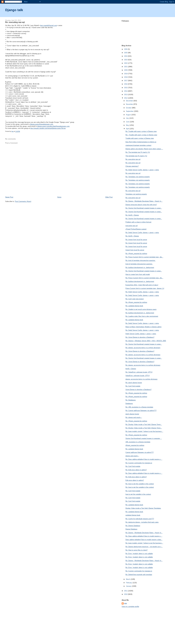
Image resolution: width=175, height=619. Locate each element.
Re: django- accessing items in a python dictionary (142, 348)
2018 (126, 77)
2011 (126, 591)
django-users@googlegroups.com (41, 124)
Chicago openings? (132, 166)
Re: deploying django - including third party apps (142, 522)
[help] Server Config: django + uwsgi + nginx (140, 334)
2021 (126, 67)
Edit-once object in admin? (134, 480)
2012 (126, 98)
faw (125, 603)
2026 (126, 49)
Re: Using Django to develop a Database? (139, 337)
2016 (126, 84)
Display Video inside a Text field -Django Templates (143, 508)
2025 (126, 53)
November (129, 104)
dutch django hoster (132, 414)
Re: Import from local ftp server (136, 239)
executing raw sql (131, 226)
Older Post (109, 197)
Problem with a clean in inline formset (138, 222)
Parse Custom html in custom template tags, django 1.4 (144, 288)
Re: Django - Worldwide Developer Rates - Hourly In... (143, 201)
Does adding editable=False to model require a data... (143, 540)
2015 (126, 88)
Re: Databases (130, 400)
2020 (126, 70)
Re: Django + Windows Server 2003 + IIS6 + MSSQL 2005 (145, 341)
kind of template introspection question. (139, 264)
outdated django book (132, 515)
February (129, 583)
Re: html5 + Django (132, 215)
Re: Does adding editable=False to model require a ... (143, 459)
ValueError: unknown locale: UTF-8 (137, 375)
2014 (126, 91)
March (128, 579)
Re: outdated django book (134, 306)
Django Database (131, 529)
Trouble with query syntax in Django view (139, 138)
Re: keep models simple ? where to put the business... (144, 431)
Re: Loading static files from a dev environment (141, 316)
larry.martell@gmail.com (48, 25)
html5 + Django (130, 369)
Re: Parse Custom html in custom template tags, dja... (144, 257)
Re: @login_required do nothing (136, 253)
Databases (129, 403)
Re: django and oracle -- (133, 417)
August (128, 115)
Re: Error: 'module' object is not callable (139, 553)
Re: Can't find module (132, 386)
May (127, 125)
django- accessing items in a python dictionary (141, 379)
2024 (126, 56)
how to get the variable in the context (138, 494)
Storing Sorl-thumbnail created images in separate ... (143, 438)
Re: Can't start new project (134, 299)
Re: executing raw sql (132, 159)
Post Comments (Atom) (23, 201)
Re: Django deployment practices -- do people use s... (144, 547)
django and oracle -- (132, 456)
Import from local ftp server (134, 250)
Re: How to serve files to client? (136, 550)
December (129, 101)
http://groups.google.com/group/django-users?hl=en (48, 128)
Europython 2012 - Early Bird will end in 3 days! (141, 285)
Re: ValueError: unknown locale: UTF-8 (138, 372)
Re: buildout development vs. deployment (139, 267)
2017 (126, 80)
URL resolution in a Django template (137, 442)
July (127, 118)
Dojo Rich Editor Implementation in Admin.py (140, 142)
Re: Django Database (132, 526)
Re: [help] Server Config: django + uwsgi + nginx (142, 170)
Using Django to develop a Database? (138, 389)
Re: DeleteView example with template (138, 574)
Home (59, 197)
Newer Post (9, 197)
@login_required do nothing (134, 445)
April (128, 129)
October (129, 108)
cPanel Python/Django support (135, 229)
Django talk (14, 10)
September (130, 111)
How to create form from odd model (137, 274)
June (128, 122)
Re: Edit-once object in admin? (136, 470)
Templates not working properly (136, 194)
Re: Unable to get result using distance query (141, 309)
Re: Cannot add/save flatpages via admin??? (140, 410)
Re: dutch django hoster (133, 383)
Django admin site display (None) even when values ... (144, 149)
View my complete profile (130, 606)
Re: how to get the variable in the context (139, 484)
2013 (126, 94)
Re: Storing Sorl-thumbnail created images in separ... (143, 208)
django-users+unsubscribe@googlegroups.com (53, 126)
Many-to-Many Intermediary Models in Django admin (143, 327)
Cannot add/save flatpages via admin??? (139, 452)
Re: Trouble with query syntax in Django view (141, 131)
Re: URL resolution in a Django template (139, 407)
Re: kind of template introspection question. (140, 260)
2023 (126, 60)
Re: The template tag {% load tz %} (137, 152)
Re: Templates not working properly (137, 177)
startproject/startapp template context (138, 145)
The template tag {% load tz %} (136, 156)
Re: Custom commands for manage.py (138, 463)
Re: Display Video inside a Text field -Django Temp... (143, 424)
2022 (126, 63)
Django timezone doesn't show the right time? (141, 205)
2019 (126, 74)
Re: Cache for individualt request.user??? (139, 519)
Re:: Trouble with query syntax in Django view (141, 135)
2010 (126, 594)
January (129, 586)
